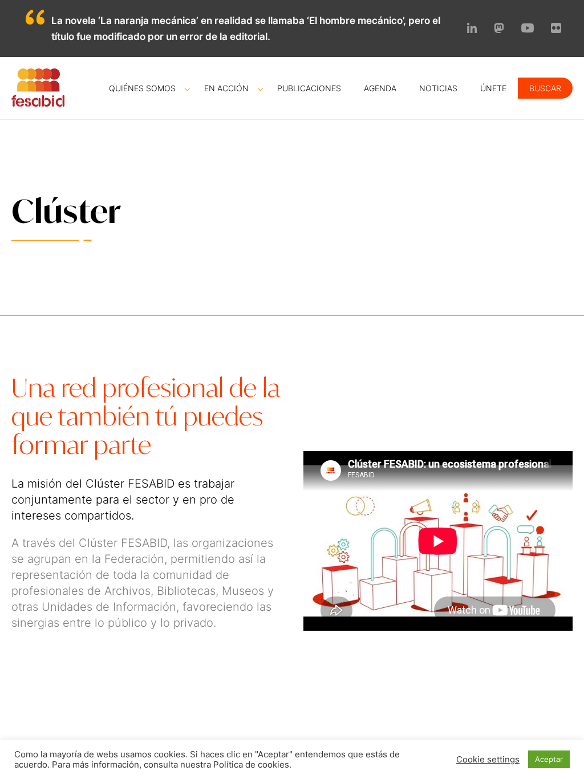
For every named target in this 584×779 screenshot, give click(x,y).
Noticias (438, 88)
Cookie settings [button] (488, 759)
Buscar (545, 88)
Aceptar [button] (549, 759)
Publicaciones (309, 88)
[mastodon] (499, 29)
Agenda (380, 88)
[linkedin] (472, 29)
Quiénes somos (142, 88)
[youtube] (527, 29)
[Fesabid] (37, 103)
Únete (493, 88)
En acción (226, 88)
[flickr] (556, 29)
